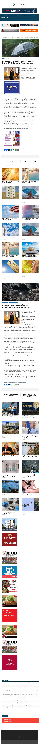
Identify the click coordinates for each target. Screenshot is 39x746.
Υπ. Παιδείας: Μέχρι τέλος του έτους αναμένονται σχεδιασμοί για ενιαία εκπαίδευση (30, 395)
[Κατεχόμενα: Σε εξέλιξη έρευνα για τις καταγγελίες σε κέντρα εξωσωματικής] (10, 504)
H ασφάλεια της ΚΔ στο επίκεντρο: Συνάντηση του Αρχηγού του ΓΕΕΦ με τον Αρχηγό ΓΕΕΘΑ (30, 456)
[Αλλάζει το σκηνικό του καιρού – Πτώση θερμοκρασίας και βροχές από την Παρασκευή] (30, 266)
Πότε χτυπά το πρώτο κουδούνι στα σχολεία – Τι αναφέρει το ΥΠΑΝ (15, 687)
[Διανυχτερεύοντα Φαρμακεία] (37, 1)
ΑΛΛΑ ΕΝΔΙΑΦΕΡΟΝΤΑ (5, 17)
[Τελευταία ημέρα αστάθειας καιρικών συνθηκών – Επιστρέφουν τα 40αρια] (10, 192)
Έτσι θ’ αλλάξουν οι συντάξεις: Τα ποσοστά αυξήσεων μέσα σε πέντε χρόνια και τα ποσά (10, 456)
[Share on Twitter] (9, 150)
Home (3, 37)
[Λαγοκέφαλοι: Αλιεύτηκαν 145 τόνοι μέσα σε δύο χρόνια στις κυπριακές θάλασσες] (10, 408)
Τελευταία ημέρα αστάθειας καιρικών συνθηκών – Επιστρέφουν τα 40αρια (9, 200)
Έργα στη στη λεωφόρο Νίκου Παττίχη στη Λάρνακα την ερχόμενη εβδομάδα (16, 682)
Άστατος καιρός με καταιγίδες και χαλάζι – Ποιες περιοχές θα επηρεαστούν (29, 238)
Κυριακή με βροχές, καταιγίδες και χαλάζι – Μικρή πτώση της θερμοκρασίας (10, 256)
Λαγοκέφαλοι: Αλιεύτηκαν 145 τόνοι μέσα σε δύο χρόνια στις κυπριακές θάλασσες (10, 416)
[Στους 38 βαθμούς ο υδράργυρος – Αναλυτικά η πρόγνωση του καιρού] (30, 174)
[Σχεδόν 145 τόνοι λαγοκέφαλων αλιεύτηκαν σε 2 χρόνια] (10, 427)
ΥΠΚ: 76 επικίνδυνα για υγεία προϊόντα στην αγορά (11, 394)
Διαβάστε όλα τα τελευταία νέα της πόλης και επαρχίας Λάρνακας (15, 148)
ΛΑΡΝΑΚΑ (2, 15)
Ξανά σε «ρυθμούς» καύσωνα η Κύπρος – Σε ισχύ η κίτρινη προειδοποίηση (10, 182)
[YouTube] (31, 1)
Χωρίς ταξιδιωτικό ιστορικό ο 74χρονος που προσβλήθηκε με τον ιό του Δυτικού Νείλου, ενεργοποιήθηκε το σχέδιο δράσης (10, 475)
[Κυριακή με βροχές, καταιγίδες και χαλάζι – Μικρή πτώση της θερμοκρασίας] (10, 248)
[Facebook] (29, 1)
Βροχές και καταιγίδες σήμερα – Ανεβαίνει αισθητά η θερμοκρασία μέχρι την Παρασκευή (10, 238)
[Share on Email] (13, 150)
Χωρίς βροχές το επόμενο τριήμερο (29, 161)
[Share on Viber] (18, 150)
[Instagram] (35, 1)
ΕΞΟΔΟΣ (13, 15)
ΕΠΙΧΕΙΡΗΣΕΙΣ (7, 15)
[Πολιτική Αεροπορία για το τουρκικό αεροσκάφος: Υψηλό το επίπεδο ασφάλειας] (30, 504)
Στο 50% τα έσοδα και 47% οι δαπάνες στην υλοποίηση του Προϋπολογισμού (16, 700)
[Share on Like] (7, 150)
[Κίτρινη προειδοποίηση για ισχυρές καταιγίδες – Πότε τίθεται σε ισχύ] (30, 211)
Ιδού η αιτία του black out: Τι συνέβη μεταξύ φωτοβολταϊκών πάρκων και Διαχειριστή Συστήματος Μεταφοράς (29, 475)
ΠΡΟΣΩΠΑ (33, 15)
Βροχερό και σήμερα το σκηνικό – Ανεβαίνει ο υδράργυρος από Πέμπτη (10, 219)
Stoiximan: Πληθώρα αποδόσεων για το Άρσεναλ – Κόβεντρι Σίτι (14, 697)
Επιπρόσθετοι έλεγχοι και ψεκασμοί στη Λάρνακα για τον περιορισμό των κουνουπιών (18, 705)
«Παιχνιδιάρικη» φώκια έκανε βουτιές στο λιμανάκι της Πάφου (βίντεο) (9, 494)
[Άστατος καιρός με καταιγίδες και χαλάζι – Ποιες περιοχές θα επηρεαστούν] (30, 229)
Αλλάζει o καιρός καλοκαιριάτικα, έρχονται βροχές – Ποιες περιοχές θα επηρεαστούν (29, 256)
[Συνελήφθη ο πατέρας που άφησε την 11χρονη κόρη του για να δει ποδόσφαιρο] (30, 486)
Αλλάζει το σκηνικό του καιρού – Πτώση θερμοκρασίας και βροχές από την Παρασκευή (30, 274)
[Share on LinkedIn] (11, 150)
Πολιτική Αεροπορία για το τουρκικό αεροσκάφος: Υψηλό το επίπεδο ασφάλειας (29, 513)
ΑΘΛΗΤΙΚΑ (18, 15)
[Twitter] (33, 1)
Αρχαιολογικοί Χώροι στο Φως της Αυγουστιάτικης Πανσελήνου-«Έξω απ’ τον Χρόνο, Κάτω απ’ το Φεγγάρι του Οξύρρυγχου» (30, 416)
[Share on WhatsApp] (16, 150)
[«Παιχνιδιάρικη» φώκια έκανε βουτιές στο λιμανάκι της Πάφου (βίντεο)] (10, 486)
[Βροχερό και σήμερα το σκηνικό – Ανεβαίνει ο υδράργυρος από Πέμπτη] (10, 211)
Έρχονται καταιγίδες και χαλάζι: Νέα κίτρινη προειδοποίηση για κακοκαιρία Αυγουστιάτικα (30, 200)
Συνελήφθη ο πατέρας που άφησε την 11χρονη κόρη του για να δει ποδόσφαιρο (30, 494)
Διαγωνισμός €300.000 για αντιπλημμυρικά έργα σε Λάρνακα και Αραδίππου (16, 702)
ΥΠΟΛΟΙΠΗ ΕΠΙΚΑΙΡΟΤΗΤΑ (25, 15)
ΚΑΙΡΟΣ (13, 37)
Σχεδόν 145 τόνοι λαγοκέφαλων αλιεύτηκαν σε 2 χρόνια (12, 707)
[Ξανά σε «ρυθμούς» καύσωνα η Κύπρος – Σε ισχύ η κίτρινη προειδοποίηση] (10, 174)
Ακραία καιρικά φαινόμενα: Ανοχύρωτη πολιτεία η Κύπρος (11, 161)
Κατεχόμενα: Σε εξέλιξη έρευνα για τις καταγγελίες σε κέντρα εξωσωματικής (9, 513)
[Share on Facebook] (5, 150)
